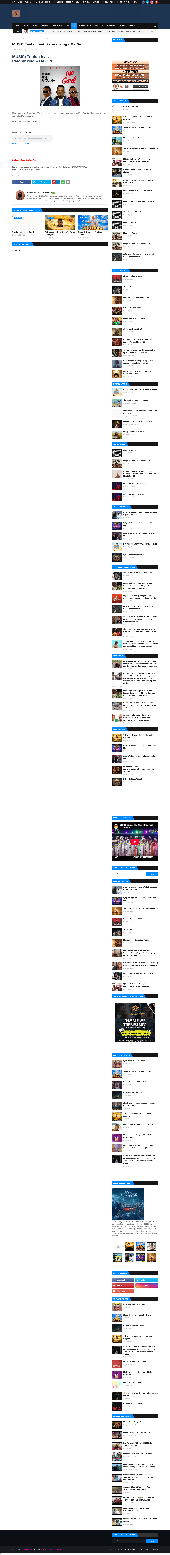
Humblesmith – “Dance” (133, 1403)
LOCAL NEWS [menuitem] (57, 26)
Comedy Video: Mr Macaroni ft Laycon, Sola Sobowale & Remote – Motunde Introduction (139, 1477)
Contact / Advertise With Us (148, 1549)
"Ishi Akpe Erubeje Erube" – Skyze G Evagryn (60, 233)
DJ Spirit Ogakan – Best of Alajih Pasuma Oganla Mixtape (140, 513)
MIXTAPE (96, 2)
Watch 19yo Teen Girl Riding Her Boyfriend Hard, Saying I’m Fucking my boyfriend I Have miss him (139, 952)
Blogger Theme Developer (52, 1549)
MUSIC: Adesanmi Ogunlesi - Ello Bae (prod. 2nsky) (138, 1136)
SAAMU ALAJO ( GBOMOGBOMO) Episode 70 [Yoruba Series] (140, 1444)
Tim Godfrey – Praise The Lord (135, 400)
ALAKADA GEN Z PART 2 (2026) (135, 318)
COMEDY (105, 2)
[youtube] (123, 1291)
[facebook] (143, 2)
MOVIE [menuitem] (34, 26)
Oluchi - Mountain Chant (23, 232)
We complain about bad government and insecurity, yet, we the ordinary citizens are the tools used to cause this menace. (140, 663)
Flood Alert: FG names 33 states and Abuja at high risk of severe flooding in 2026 (139, 705)
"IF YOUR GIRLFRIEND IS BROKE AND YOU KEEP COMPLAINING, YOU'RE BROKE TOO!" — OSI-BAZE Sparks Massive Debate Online (92, 31)
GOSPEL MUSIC (57, 2)
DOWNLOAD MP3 (20, 144)
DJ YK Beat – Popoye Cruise (134, 1061)
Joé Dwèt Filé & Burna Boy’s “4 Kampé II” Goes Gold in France (139, 255)
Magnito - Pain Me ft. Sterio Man (136, 243)
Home (14, 39)
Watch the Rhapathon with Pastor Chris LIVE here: (140, 411)
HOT (13, 2)
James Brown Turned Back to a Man (138, 1432)
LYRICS (20, 2)
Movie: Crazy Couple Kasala (134, 1422)
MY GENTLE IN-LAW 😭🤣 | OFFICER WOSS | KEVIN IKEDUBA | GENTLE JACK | (140, 1498)
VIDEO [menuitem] (16, 26)
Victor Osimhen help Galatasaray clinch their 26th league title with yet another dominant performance (139, 631)
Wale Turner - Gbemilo (132, 212)
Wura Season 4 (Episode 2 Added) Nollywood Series (137, 372)
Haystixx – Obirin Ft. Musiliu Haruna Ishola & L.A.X (138, 181)
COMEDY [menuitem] (121, 26)
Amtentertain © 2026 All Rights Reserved (122, 1549)
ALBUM (77, 2)
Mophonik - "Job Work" (132, 138)
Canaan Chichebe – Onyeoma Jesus (137, 421)
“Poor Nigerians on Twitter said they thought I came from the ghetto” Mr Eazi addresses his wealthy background (140, 643)
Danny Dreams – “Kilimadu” (134, 1082)
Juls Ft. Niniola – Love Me (133, 1382)
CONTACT (134, 2)
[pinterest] (156, 2)
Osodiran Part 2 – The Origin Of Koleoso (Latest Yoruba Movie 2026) (140, 340)
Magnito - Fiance (130, 233)
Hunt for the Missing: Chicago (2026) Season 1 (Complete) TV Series (138, 362)
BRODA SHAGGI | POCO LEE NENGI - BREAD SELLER (140, 1520)
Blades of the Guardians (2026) (136, 297)
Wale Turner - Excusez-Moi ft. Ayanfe (138, 201)
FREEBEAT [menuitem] (99, 26)
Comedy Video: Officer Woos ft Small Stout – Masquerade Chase (138, 1488)
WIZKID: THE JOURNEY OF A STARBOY (138, 573)
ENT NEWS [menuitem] (110, 26)
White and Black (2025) (132, 329)
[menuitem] (74, 26)
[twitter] (147, 2)
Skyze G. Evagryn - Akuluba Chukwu (90, 233)
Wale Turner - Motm (131, 222)
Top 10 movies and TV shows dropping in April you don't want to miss (140, 351)
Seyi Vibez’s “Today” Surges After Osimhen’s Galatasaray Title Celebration (140, 596)
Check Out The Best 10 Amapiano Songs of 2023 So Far (139, 1104)
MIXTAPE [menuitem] (44, 26)
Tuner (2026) (128, 287)
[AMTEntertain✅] (20, 50)
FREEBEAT (69, 2)
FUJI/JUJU (28, 2)
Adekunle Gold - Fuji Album (134, 483)
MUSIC (126, 2)
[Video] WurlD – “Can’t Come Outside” (138, 1124)
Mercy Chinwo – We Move (133, 432)
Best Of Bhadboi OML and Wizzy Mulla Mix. (139, 534)
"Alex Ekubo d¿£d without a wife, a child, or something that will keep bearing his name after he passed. (140, 619)
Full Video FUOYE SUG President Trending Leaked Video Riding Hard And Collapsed (140, 964)
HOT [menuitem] (67, 26)
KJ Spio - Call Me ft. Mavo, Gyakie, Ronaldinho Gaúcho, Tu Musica (136, 160)
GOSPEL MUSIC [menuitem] (85, 26)
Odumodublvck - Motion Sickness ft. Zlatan (138, 170)
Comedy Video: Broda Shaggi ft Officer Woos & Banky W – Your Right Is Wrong (139, 1465)
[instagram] (151, 2)
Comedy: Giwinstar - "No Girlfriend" (138, 1453)
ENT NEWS (86, 2)
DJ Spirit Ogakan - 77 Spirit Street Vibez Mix (139, 524)
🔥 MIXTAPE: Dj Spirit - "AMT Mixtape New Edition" (140, 1394)
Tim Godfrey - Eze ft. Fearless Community (140, 148)
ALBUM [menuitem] (132, 26)
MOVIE (47, 2)
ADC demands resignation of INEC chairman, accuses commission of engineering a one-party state (137, 717)
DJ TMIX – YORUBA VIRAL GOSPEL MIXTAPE (140, 389)
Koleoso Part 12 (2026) (132, 308)
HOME (119, 2)
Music (20, 39)
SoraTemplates (25, 1549)
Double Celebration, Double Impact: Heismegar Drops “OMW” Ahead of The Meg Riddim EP (139, 473)
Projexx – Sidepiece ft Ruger (135, 1361)
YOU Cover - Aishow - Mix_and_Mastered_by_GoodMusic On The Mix (138, 769)
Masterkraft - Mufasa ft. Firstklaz (137, 191)
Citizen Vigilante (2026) (132, 276)
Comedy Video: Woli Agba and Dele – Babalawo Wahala (138, 1509)
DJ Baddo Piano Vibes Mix (133, 554)
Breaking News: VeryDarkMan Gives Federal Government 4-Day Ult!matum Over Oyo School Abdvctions (139, 585)
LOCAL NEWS (38, 2)
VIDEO (112, 2)
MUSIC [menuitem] (25, 26)
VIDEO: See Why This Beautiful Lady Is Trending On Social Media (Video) (138, 1146)
